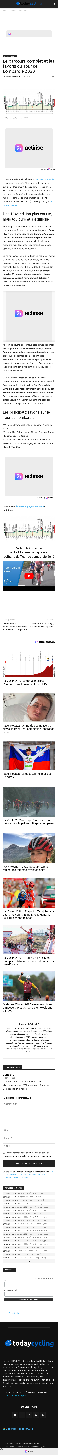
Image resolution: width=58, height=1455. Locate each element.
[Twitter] (12, 82)
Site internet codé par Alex (19, 1428)
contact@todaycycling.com (15, 1395)
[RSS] (36, 1415)
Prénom (7, 1281)
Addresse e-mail (11, 1290)
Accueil (5, 11)
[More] (38, 82)
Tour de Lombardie (19, 11)
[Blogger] (15, 1415)
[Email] (31, 82)
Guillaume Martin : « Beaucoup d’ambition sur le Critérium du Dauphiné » (15, 626)
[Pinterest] (18, 82)
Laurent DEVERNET (13, 76)
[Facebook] (5, 82)
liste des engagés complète (30, 506)
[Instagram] (29, 1415)
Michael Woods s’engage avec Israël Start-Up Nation (42, 625)
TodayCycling (14, 1313)
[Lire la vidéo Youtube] (29, 576)
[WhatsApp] (25, 82)
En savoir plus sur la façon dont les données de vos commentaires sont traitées (28, 1174)
